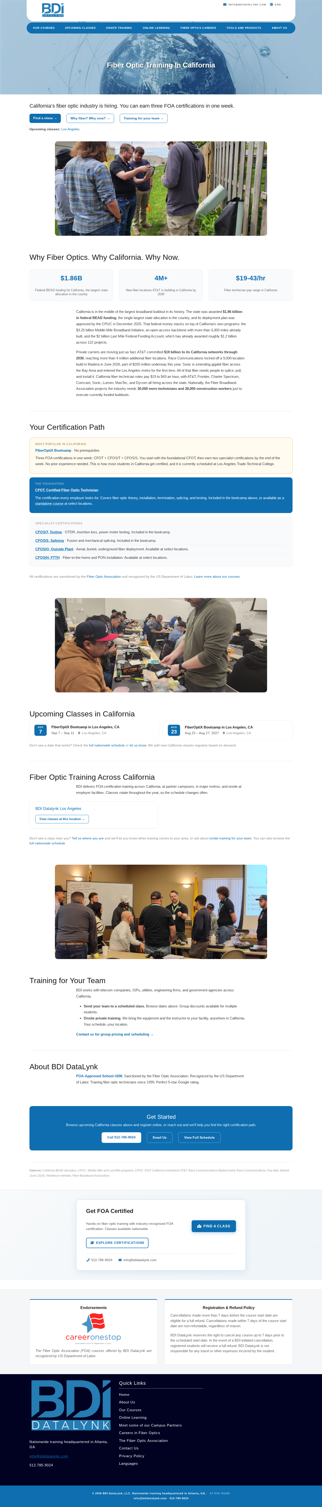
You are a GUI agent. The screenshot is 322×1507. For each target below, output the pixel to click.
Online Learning (156, 27)
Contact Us (129, 1448)
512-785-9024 (101, 1260)
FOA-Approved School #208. (99, 1076)
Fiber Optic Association (104, 576)
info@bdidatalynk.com (140, 1260)
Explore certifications (120, 1243)
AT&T (183, 1170)
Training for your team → (144, 118)
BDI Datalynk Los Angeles (58, 808)
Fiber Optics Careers (198, 27)
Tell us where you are (88, 838)
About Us (279, 27)
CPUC (82, 1170)
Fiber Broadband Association (90, 1175)
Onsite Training (119, 27)
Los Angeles (70, 129)
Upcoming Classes (80, 27)
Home (124, 1395)
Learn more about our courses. (217, 576)
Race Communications (251, 1170)
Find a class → (45, 118)
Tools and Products (244, 27)
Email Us (160, 1137)
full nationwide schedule (107, 745)
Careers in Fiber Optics (139, 1433)
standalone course (49, 503)
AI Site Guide (220, 1493)
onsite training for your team (231, 838)
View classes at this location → (62, 819)
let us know (138, 745)
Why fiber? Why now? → (90, 118)
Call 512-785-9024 (121, 1137)
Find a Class (216, 1226)
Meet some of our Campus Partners (150, 1425)
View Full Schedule (199, 1137)
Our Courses (44, 27)
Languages (128, 1463)
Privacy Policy (131, 1456)
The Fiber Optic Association (143, 1441)
